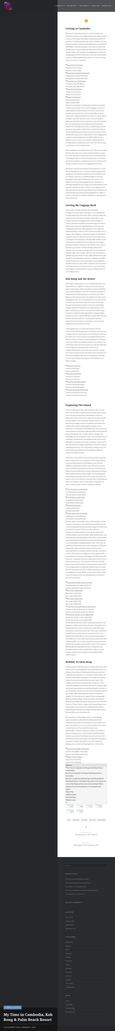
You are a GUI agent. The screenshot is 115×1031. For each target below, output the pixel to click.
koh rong (92, 820)
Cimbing (68, 957)
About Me (96, 5)
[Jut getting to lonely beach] (75, 497)
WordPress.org (70, 1012)
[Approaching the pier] (73, 97)
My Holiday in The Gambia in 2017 (75, 886)
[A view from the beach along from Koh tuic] (81, 607)
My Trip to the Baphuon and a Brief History (78, 883)
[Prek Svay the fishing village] (76, 382)
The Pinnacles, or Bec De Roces (74, 894)
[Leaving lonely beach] (73, 505)
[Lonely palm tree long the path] (76, 513)
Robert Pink (14, 1027)
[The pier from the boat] (74, 89)
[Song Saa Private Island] (74, 65)
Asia (69, 820)
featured (84, 820)
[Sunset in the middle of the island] (77, 749)
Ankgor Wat (69, 942)
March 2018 (69, 917)
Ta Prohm (68, 976)
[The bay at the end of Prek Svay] (77, 390)
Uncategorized (69, 987)
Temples (68, 979)
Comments (70, 1008)
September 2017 (70, 928)
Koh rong (16, 1007)
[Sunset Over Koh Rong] (74, 757)
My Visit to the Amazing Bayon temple (77, 879)
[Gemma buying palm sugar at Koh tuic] (79, 582)
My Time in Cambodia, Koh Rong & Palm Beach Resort (81, 890)
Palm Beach (101, 820)
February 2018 (69, 921)
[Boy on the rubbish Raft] (74, 590)
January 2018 (69, 925)
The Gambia (83, 5)
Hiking (67, 964)
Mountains (68, 972)
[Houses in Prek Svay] (73, 366)
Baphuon (68, 946)
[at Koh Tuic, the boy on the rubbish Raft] (79, 615)
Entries (68, 1004)
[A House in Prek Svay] (73, 374)
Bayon (67, 949)
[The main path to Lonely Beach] (76, 489)
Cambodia (59, 5)
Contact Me (106, 5)
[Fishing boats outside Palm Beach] (77, 73)
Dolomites (71, 5)
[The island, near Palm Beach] (76, 81)
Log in (67, 1001)
